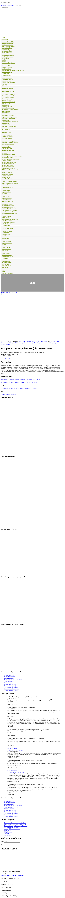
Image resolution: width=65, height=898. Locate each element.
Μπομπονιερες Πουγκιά (8, 95)
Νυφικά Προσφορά (6, 265)
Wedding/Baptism (6, 81)
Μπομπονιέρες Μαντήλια (8, 94)
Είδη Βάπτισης (6, 129)
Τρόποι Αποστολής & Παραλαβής (13, 679)
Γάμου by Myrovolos (7, 231)
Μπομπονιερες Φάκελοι (8, 97)
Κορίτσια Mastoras (7, 255)
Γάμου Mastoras (6, 234)
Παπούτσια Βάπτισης (7, 138)
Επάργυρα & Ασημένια (8, 115)
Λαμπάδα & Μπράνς (7, 178)
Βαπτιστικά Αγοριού (7, 135)
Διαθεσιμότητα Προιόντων (11, 681)
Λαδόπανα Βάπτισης (7, 184)
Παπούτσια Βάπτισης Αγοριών (9, 141)
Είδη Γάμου (5, 85)
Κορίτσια (4, 270)
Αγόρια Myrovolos (6, 241)
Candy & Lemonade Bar (8, 211)
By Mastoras (5, 250)
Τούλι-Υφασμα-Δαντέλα (8, 91)
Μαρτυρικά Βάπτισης (7, 201)
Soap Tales (4, 153)
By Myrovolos (5, 238)
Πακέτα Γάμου (5, 264)
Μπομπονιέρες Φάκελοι (8, 165)
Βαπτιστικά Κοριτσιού (7, 136)
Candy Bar (4, 84)
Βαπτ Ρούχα (5, 267)
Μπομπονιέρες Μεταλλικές (8, 154)
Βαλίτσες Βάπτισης (6, 175)
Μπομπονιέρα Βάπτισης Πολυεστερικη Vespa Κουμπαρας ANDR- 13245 (21, 379)
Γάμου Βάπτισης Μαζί (7, 256)
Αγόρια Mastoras (6, 253)
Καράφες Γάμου (6, 124)
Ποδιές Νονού (5, 217)
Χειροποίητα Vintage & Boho (9, 117)
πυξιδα (8, 344)
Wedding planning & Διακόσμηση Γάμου (15, 824)
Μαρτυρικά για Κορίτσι (8, 205)
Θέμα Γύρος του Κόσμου (13, 343)
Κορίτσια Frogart (6, 249)
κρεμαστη (23, 343)
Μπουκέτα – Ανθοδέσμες (8, 43)
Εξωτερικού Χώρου (7, 67)
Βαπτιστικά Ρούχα (6, 132)
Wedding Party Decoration (8, 82)
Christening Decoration (8, 79)
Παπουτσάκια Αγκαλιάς (8, 144)
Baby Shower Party (7, 220)
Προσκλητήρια (6, 225)
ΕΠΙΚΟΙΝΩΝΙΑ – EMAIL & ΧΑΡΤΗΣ (12, 876)
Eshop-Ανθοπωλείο (7, 52)
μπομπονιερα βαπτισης (32, 343)
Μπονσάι (4, 61)
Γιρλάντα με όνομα (6, 216)
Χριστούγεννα (5, 49)
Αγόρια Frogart (6, 247)
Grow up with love (6, 100)
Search (3, 7)
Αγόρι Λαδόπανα (6, 190)
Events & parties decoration (11, 827)
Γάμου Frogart (5, 232)
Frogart (4, 244)
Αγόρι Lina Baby (6, 196)
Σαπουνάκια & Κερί (7, 106)
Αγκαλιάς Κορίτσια (7, 148)
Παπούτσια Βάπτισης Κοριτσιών (10, 142)
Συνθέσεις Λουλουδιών (7, 45)
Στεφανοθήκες (5, 120)
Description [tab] (7, 358)
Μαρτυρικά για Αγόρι (7, 204)
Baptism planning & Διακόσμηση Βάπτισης (15, 826)
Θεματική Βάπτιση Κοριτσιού (9, 210)
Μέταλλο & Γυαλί (6, 103)
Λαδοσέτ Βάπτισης (6, 199)
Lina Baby (4, 193)
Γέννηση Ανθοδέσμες (7, 48)
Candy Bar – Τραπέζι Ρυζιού (9, 126)
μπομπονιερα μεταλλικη (45, 343)
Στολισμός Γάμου (6, 261)
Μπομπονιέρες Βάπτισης (8, 150)
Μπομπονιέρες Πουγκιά (8, 163)
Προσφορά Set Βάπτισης (8, 273)
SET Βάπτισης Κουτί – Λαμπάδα (10, 169)
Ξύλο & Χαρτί (5, 105)
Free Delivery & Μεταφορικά (12, 687)
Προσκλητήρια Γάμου (7, 228)
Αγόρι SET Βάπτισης (7, 172)
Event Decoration (6, 75)
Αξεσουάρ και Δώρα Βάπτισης (9, 213)
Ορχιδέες (4, 60)
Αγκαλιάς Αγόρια (6, 147)
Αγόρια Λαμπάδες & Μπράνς (9, 181)
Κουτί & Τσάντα (6, 177)
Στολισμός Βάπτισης (7, 262)
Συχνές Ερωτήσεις (9, 675)
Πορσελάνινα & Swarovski (8, 118)
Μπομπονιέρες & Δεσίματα (11, 689)
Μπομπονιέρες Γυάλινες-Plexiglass (10, 159)
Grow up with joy (6, 160)
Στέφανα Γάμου (6, 112)
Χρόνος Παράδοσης (9, 682)
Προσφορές (5, 258)
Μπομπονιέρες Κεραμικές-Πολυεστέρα (12, 156)
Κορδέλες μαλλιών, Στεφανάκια (10, 219)
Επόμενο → (14, 292)
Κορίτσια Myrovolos (7, 243)
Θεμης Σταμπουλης (12, 770)
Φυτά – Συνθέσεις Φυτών (8, 46)
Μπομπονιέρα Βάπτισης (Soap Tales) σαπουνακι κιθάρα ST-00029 (18, 388)
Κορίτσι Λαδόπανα (6, 192)
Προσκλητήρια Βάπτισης (8, 235)
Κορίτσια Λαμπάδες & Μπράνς (10, 183)
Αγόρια (3, 271)
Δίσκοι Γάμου (5, 123)
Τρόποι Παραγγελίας (9, 676)
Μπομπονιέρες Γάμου (7, 88)
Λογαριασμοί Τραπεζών (10, 686)
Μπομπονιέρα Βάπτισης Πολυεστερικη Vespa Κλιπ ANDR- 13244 (19, 382)
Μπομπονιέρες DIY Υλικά (8, 102)
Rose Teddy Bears (6, 69)
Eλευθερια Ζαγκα (12, 748)
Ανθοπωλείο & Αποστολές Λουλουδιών (15, 823)
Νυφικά (4, 127)
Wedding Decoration (7, 78)
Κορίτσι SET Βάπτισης (7, 174)
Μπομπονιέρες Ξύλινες (7, 157)
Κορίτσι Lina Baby (7, 198)
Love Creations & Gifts (8, 42)
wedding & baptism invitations (12, 829)
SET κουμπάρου (6, 111)
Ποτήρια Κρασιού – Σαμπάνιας (10, 121)
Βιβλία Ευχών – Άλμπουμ (8, 223)
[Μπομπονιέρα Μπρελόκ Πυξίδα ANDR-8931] (24, 339)
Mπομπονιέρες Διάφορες (8, 99)
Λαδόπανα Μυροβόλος (7, 187)
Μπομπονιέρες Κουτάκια (8, 166)
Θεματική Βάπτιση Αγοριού (9, 208)
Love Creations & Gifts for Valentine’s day (13, 70)
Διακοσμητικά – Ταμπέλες (8, 222)
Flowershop (5, 39)
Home (3, 37)
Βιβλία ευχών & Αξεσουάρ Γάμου (10, 109)
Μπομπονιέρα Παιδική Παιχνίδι (10, 162)
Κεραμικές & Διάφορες (8, 108)
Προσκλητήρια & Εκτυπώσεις (12, 690)
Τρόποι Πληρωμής (9, 678)
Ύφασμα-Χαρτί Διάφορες (8, 168)
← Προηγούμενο (5, 292)
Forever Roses (5, 58)
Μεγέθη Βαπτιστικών (10, 684)
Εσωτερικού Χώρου (7, 65)
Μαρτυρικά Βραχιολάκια (8, 207)
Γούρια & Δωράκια (7, 51)
